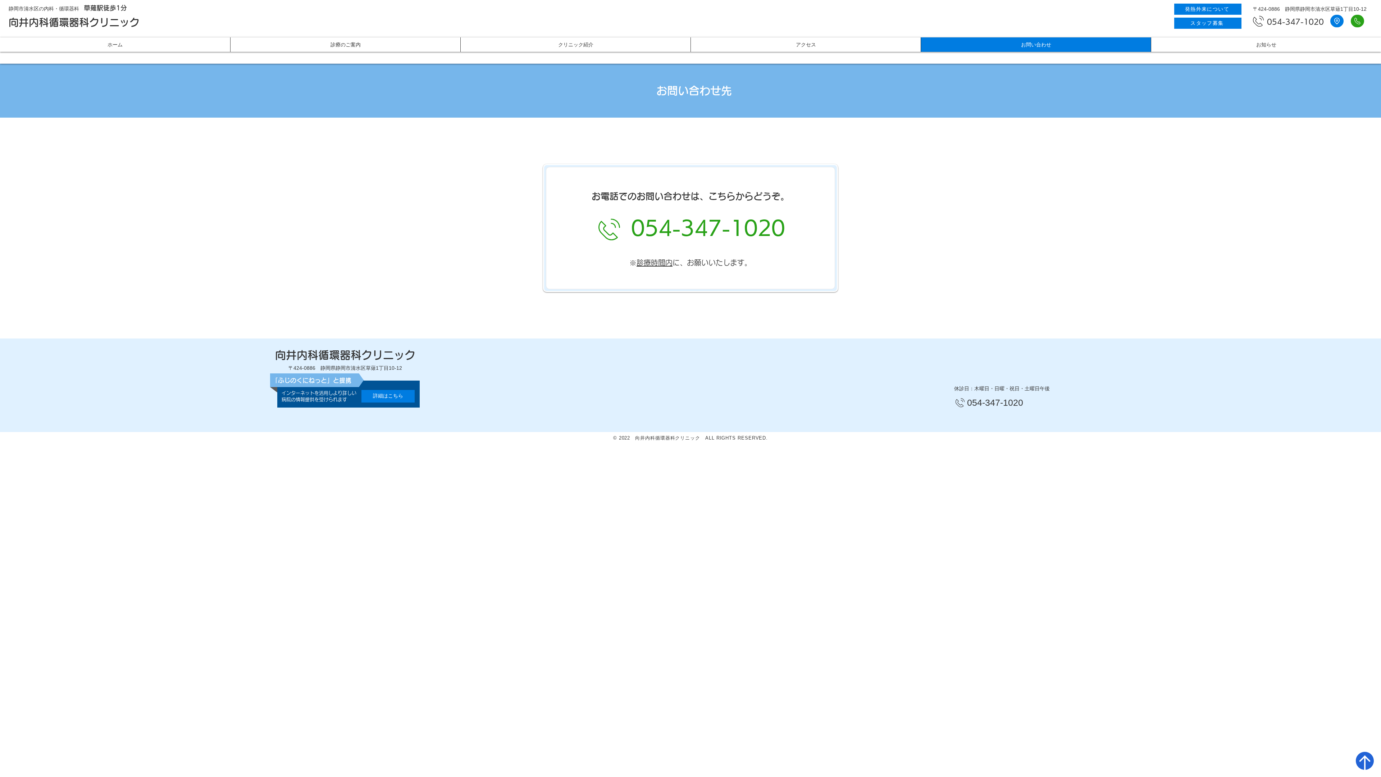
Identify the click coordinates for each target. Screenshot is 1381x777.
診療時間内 (655, 262)
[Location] (1357, 21)
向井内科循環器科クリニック (74, 22)
